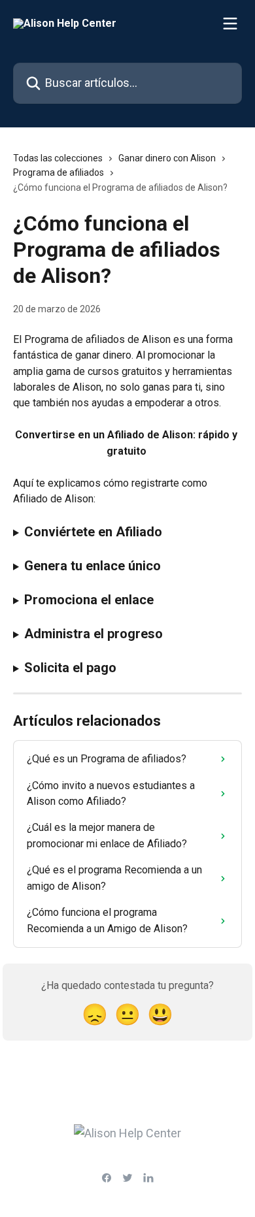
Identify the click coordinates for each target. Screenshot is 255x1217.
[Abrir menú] (230, 23)
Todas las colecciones (58, 158)
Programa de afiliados (58, 172)
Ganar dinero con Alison (167, 158)
